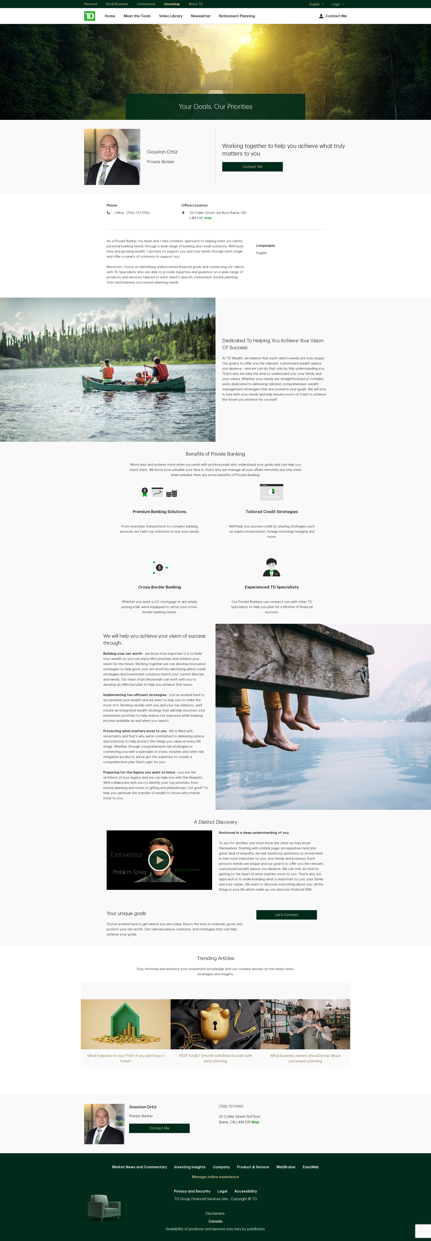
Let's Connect (286, 915)
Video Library (171, 16)
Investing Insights (190, 1167)
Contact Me (336, 16)
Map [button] (255, 1122)
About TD (196, 4)
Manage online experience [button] (215, 1177)
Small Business (117, 4)
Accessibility (245, 1191)
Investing (172, 4)
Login (336, 4)
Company (221, 1167)
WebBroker (286, 1167)
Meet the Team (137, 16)
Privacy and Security (192, 1191)
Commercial (146, 4)
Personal (90, 4)
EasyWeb (311, 1167)
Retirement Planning (237, 16)
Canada (215, 1221)
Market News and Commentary (139, 1167)
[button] (159, 860)
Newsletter (201, 16)
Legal (222, 1191)
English (317, 5)
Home (110, 16)
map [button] (207, 218)
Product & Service (253, 1167)
